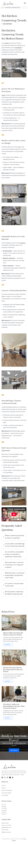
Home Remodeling (6, 793)
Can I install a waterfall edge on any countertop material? (15, 545)
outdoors (23, 243)
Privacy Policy (5, 829)
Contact (4, 785)
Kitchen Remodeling (7, 790)
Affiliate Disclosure (6, 832)
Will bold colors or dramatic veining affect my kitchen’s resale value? (15, 575)
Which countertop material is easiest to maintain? (14, 537)
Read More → (8, 644)
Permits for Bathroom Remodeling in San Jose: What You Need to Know (14, 706)
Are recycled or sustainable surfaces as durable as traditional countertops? (14, 554)
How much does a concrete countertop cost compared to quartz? (14, 565)
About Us (4, 788)
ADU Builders (5, 795)
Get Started (14, 750)
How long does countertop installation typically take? (14, 593)
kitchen (7, 43)
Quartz (4, 95)
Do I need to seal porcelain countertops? (14, 585)
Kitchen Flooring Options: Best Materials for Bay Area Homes (13, 669)
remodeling (18, 47)
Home (3, 7)
